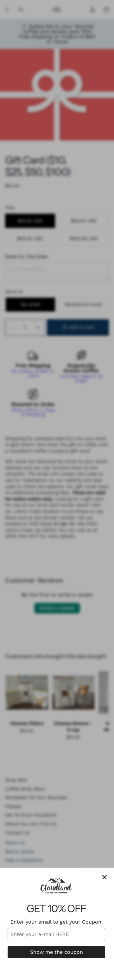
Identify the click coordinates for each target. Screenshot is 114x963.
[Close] (104, 877)
